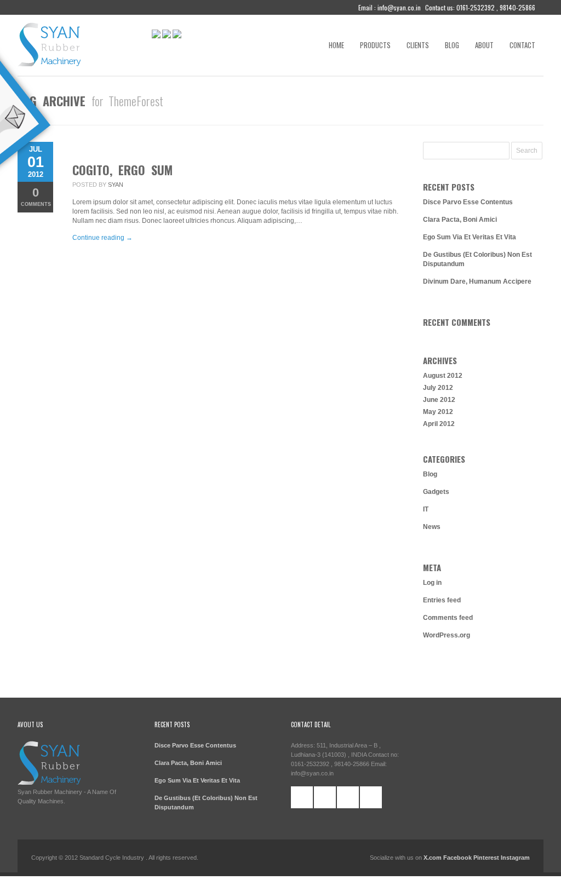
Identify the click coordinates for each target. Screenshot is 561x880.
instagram (371, 797)
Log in (432, 582)
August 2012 (442, 375)
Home (336, 44)
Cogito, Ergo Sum (122, 170)
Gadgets (436, 492)
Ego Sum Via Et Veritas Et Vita (469, 237)
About (484, 44)
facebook (302, 797)
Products (375, 44)
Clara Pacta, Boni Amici (460, 219)
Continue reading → (102, 237)
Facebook (458, 857)
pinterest (348, 797)
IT (425, 509)
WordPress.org (446, 635)
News (431, 527)
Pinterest (486, 857)
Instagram (515, 857)
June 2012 (439, 400)
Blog (452, 44)
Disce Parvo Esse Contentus (468, 202)
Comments (36, 196)
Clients (418, 44)
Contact (522, 44)
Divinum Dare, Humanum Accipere (477, 281)
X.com (432, 857)
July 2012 (438, 388)
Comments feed (448, 618)
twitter (325, 797)
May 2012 (438, 412)
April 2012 (439, 424)
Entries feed (442, 600)
